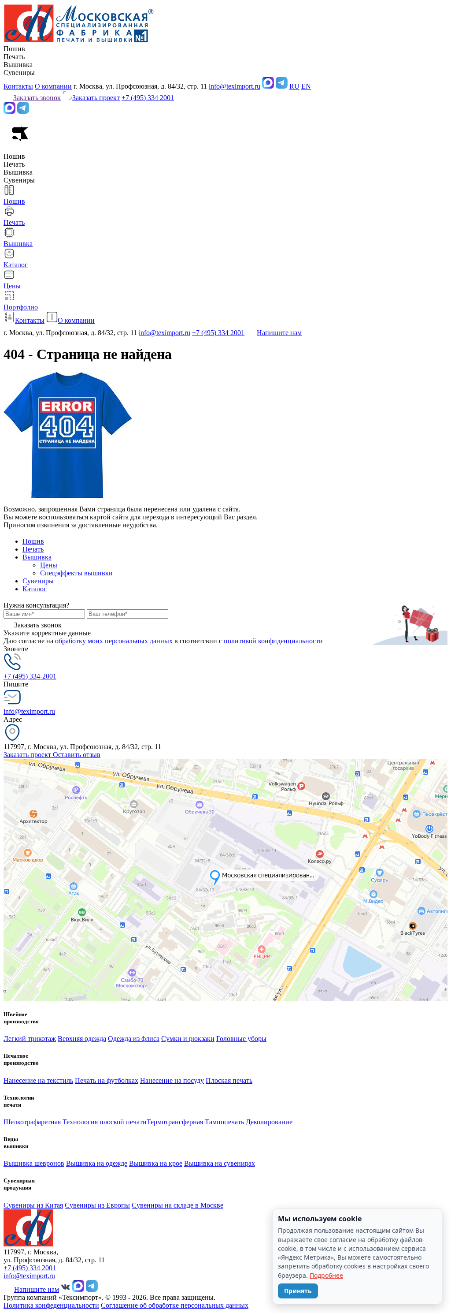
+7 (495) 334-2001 (30, 676)
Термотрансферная (175, 1122)
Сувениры (38, 581)
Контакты (18, 86)
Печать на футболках (106, 1080)
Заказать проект (28, 754)
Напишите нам (279, 332)
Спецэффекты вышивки (76, 573)
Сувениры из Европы (97, 1205)
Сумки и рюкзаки (187, 1038)
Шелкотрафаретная (32, 1122)
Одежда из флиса (133, 1038)
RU (294, 86)
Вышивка (37, 557)
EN (306, 86)
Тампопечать (224, 1122)
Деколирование (269, 1122)
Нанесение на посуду (172, 1080)
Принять (298, 1291)
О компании (53, 86)
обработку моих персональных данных (114, 641)
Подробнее (326, 1275)
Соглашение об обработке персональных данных (174, 1305)
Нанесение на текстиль (38, 1080)
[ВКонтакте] (65, 1289)
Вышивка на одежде (96, 1163)
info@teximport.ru (234, 86)
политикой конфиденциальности (273, 641)
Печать (33, 549)
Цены (48, 565)
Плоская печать (229, 1080)
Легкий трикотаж (30, 1038)
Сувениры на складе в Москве (177, 1205)
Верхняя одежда (82, 1038)
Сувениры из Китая (33, 1205)
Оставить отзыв (76, 754)
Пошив (33, 541)
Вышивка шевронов (34, 1163)
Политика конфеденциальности (51, 1305)
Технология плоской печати (105, 1122)
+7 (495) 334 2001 (148, 97)
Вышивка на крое (155, 1163)
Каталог (34, 589)
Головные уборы (241, 1038)
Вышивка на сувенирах (219, 1163)
